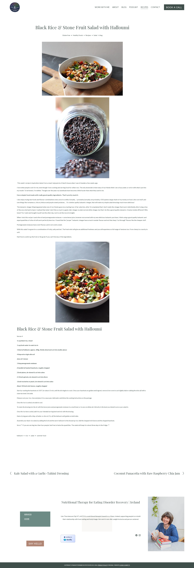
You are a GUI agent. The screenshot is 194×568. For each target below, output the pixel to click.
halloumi (20, 436)
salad (32, 436)
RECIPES (144, 7)
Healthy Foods (78, 35)
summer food (41, 436)
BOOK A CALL (174, 7)
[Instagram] (140, 535)
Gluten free (66, 35)
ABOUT (115, 7)
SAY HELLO (35, 543)
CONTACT (155, 7)
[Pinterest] (136, 535)
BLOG (124, 7)
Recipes (88, 35)
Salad (95, 35)
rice (26, 436)
